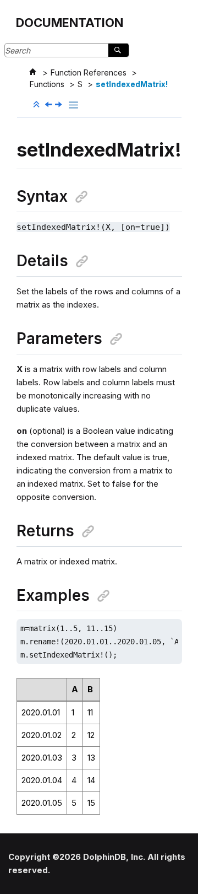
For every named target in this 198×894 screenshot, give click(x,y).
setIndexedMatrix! (132, 84)
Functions (47, 84)
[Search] (118, 50)
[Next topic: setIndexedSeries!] (59, 105)
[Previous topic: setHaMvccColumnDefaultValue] (49, 105)
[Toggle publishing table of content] (73, 105)
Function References (89, 72)
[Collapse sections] (37, 105)
